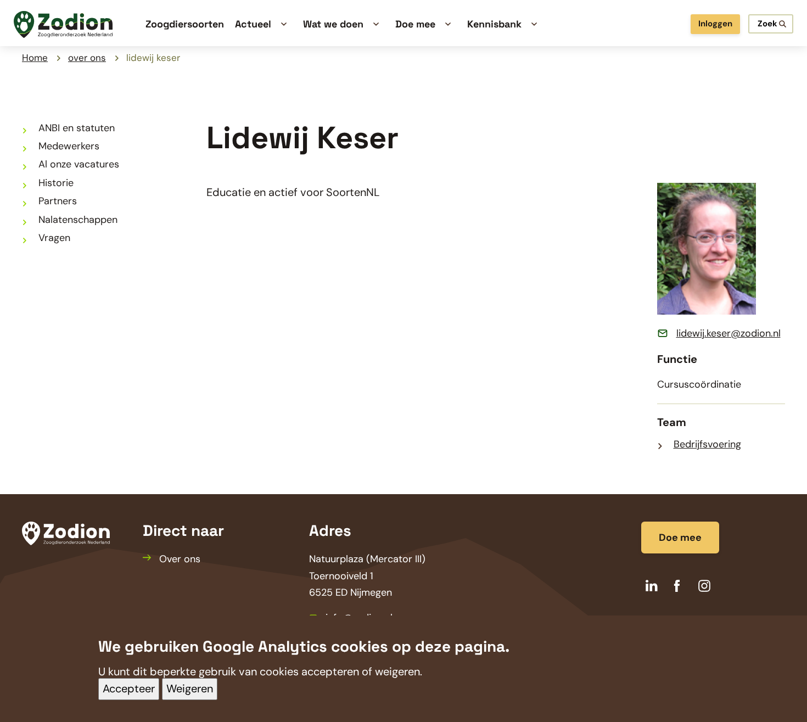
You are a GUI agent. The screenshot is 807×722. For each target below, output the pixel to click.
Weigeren (189, 689)
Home (35, 58)
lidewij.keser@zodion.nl (728, 333)
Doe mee (680, 537)
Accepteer (129, 689)
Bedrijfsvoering (707, 444)
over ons (87, 58)
